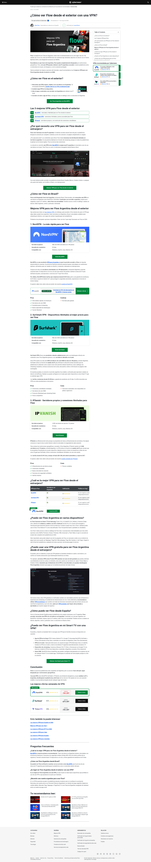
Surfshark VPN (35, 497)
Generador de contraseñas (84, 833)
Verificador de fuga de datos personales (84, 836)
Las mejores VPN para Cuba (38, 732)
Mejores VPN (57, 833)
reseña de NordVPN (66, 284)
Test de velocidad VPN (82, 848)
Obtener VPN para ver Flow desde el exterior (59, 188)
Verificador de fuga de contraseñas (86, 840)
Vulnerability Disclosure (35, 859)
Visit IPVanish (60, 435)
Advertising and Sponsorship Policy (72, 858)
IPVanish (37, 120)
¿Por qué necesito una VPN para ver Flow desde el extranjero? (106, 41)
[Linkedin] (110, 854)
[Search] (148, 2)
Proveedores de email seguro (61, 841)
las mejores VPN (49, 212)
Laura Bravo (77, 25)
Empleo (103, 841)
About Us (32, 858)
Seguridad (32, 841)
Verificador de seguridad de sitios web (86, 843)
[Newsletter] (120, 854)
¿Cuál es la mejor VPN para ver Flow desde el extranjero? (105, 52)
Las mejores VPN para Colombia (40, 739)
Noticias (32, 836)
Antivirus (56, 836)
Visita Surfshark (60, 350)
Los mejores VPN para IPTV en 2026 (41, 729)
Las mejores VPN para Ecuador (39, 735)
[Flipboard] (116, 854)
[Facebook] (101, 854)
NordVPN (55, 145)
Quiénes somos (105, 833)
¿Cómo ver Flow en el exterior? (101, 35)
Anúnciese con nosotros (107, 838)
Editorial (32, 838)
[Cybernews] (76, 2)
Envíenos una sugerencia (107, 836)
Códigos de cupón (81, 851)
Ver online (36, 9)
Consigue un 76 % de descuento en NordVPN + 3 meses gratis (63, 291)
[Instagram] (104, 854)
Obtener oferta (81, 291)
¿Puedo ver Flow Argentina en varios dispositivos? (106, 56)
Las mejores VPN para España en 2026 (41, 722)
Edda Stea (37, 25)
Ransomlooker (81, 846)
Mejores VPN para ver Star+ (38, 726)
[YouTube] (113, 854)
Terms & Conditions (59, 858)
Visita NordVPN (59, 256)
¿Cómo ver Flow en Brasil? (100, 45)
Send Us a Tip (43, 858)
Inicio (31, 9)
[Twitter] (98, 854)
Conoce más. (73, 6)
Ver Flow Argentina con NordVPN (60, 101)
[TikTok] (107, 854)
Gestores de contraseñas (60, 838)
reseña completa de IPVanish (69, 459)
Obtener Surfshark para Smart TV (60, 661)
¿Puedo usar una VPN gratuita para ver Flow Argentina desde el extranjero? (105, 59)
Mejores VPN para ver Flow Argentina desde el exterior (106, 48)
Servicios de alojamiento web (61, 847)
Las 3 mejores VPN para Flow (101, 38)
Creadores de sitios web (60, 844)
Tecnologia (33, 844)
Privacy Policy (50, 858)
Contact (37, 858)
